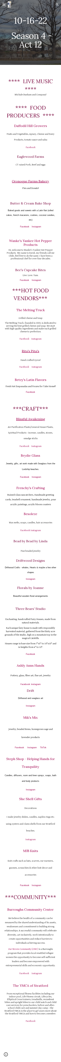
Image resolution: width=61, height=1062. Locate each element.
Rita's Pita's (30, 351)
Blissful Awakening (30, 419)
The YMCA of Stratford (30, 986)
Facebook (30, 147)
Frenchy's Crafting (30, 488)
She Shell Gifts (30, 799)
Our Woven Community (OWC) (23, 949)
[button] (4, 4)
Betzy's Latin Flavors (30, 380)
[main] (30, 32)
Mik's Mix (30, 717)
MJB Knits (30, 851)
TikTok (43, 747)
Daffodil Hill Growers (30, 126)
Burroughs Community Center (30, 909)
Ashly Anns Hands (30, 665)
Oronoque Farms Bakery (30, 181)
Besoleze (30, 514)
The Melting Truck (30, 310)
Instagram (36, 226)
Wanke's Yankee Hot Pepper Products (31, 243)
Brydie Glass (30, 455)
